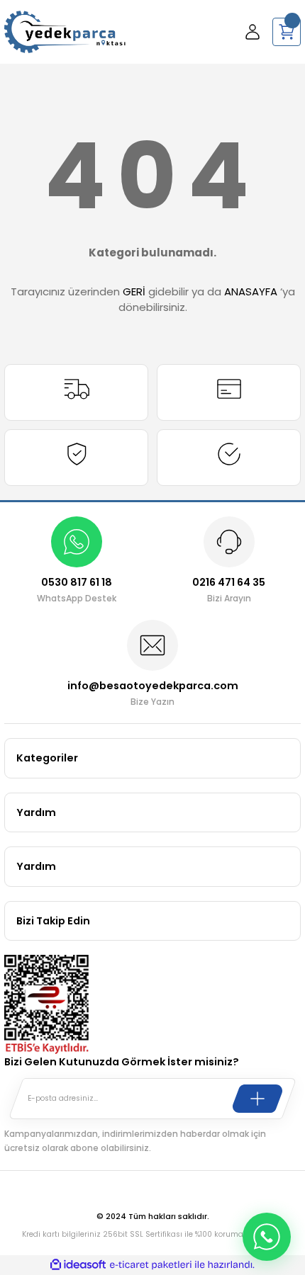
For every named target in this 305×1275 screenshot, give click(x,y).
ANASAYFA (250, 291)
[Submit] (257, 1098)
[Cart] (286, 32)
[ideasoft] (78, 1265)
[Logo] (65, 32)
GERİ (134, 291)
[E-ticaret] (150, 1264)
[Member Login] (252, 32)
